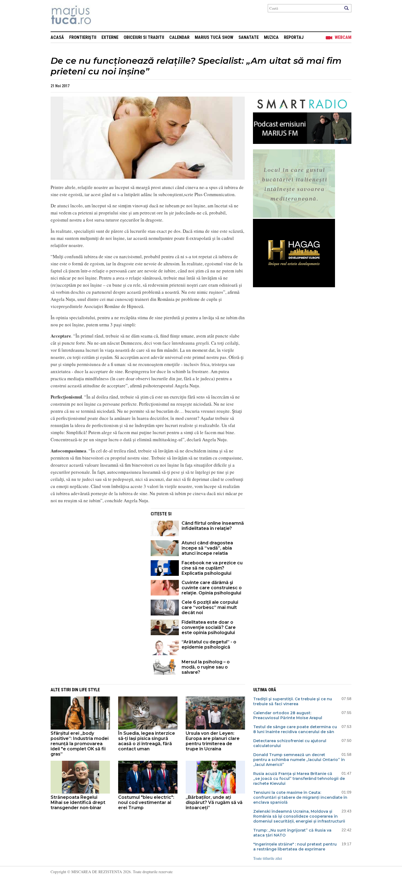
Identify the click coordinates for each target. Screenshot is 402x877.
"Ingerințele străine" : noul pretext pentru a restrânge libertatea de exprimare (295, 847)
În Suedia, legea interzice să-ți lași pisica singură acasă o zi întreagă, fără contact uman (146, 741)
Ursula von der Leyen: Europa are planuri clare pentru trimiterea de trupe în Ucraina (213, 741)
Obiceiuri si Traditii (144, 37)
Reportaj (294, 37)
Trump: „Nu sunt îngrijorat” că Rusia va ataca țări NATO (292, 833)
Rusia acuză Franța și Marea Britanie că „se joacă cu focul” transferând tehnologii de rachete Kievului (299, 778)
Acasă (57, 37)
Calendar (179, 37)
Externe (109, 37)
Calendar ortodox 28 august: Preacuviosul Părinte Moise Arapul (287, 715)
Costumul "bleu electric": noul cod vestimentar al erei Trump (146, 802)
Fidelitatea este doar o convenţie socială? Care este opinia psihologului (209, 627)
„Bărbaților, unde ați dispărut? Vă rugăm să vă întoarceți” (214, 802)
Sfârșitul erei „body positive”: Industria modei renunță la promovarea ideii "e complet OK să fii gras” (80, 744)
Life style (89, 689)
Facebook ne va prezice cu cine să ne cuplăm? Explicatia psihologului (212, 568)
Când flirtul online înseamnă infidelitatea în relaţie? (213, 526)
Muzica (271, 37)
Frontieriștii (82, 37)
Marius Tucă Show (214, 37)
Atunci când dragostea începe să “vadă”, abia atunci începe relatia (207, 548)
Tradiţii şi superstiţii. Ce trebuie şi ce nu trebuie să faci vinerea (292, 701)
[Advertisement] (96, 546)
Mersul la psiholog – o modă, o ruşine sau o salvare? (206, 667)
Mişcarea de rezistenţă (100, 15)
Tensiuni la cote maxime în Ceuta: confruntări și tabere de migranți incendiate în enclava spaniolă (300, 797)
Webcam (343, 37)
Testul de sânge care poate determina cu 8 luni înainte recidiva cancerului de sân (295, 729)
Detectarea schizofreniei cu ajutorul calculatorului (289, 743)
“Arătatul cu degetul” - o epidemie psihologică (209, 644)
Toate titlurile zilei (267, 858)
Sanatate (248, 37)
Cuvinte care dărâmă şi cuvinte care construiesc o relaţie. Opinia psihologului (212, 588)
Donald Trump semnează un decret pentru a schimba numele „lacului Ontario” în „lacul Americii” (299, 759)
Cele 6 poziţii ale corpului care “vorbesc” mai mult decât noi (210, 607)
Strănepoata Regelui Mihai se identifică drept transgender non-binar (78, 802)
